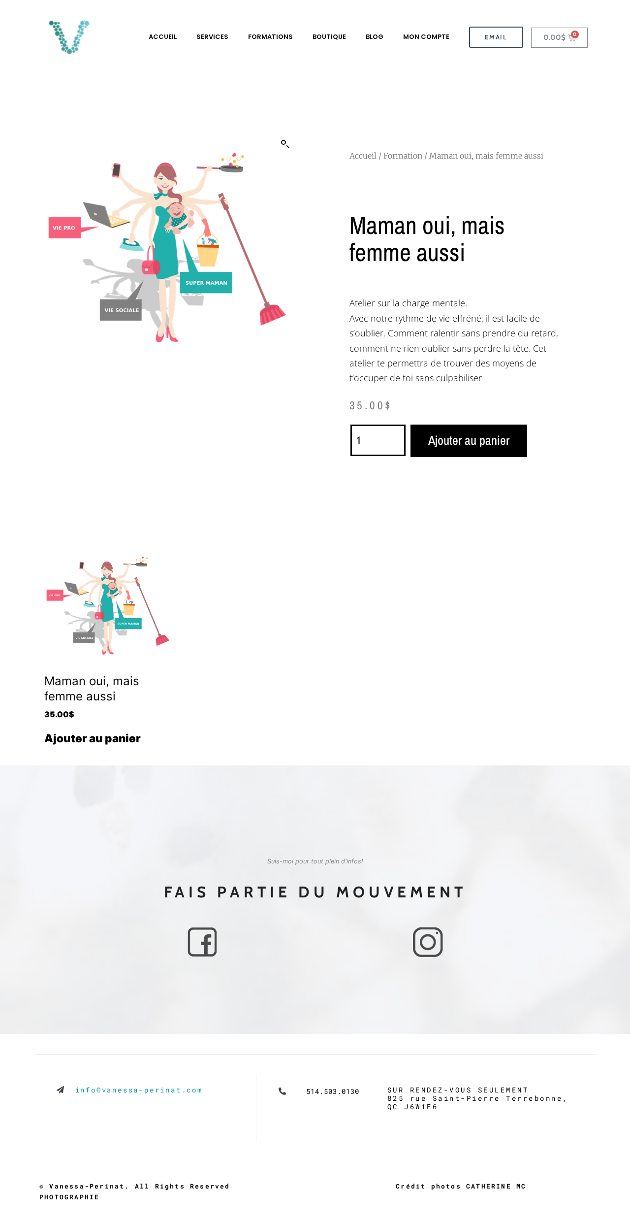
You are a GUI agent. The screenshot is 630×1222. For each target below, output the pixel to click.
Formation (402, 156)
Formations (270, 36)
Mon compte (426, 36)
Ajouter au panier (468, 440)
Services (212, 36)
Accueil (163, 36)
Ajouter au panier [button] (92, 738)
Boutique (329, 36)
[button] (285, 144)
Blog (374, 36)
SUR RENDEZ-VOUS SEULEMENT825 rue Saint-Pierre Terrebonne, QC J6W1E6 (477, 1098)
